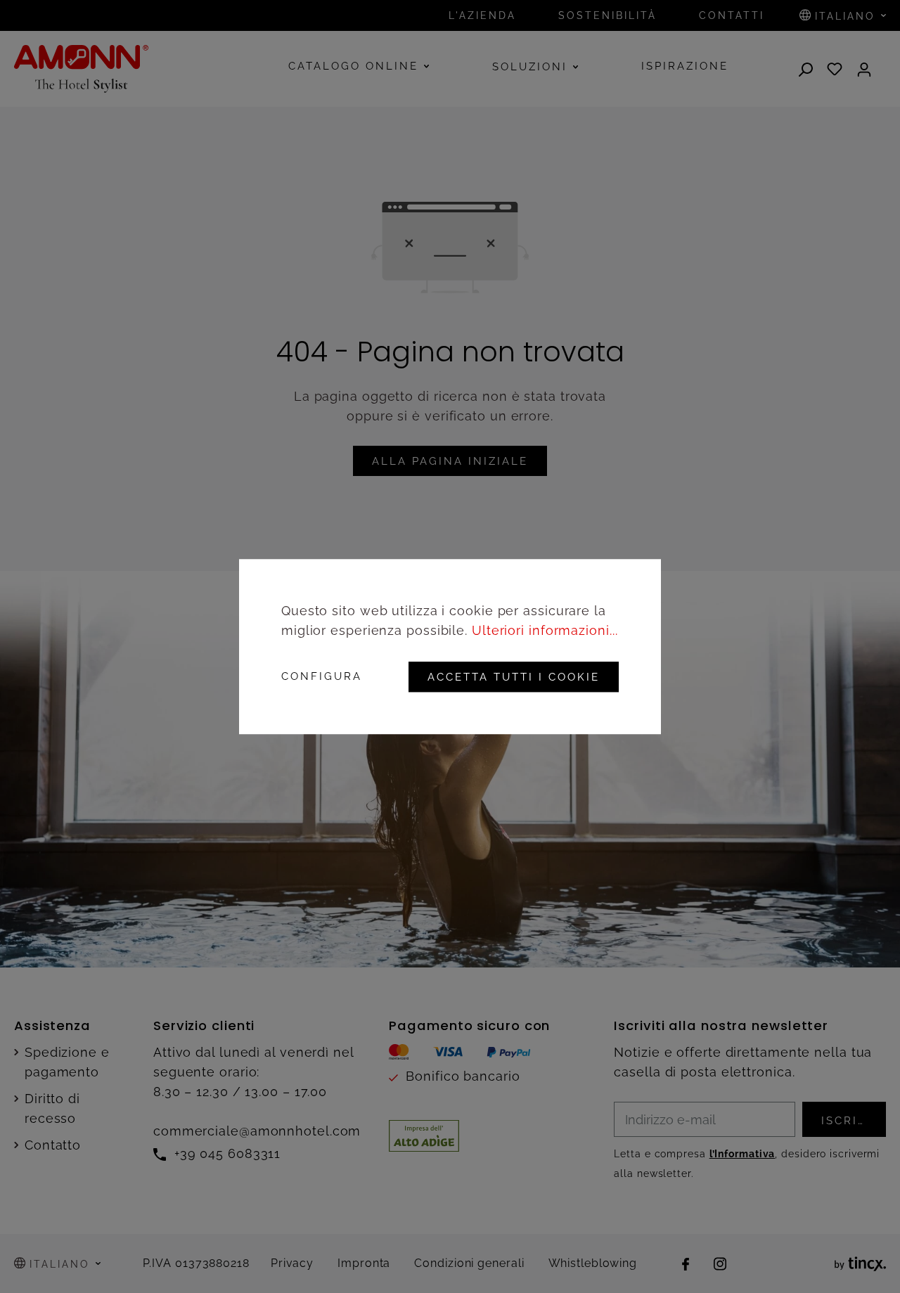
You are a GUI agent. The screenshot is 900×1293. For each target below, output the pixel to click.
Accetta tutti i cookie (514, 677)
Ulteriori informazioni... (545, 630)
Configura (321, 676)
